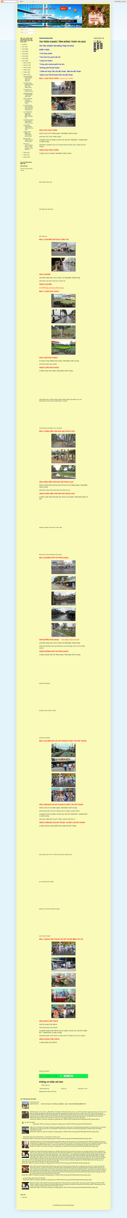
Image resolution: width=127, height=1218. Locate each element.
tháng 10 (26, 67)
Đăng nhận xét (46, 1085)
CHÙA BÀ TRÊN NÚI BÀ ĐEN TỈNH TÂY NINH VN (27, 78)
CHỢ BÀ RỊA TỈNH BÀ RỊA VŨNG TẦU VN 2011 (28, 127)
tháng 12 (26, 63)
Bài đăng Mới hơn (44, 1088)
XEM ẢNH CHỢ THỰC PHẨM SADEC (50, 136)
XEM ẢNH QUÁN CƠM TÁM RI (48, 1027)
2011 (23, 60)
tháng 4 (26, 157)
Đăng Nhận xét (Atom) (50, 1091)
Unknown (25, 166)
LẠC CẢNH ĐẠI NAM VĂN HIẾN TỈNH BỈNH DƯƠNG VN (28, 114)
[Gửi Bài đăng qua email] (61, 1075)
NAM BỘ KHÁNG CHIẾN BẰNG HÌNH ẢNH (28, 95)
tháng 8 (26, 72)
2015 (23, 51)
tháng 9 (26, 70)
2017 (23, 46)
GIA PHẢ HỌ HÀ (34, 1102)
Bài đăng (25, 29)
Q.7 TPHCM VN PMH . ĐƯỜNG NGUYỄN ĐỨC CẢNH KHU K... (28, 107)
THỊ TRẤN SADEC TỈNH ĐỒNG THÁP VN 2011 (28, 121)
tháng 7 (26, 74)
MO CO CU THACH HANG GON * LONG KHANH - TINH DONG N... (28, 146)
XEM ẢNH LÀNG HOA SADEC (48, 364)
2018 (23, 44)
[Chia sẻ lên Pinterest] (72, 1076)
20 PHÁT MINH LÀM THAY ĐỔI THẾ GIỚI (34, 1178)
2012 (23, 58)
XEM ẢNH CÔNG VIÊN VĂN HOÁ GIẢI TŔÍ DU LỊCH (54, 490)
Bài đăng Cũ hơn (82, 1088)
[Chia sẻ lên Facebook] (70, 1076)
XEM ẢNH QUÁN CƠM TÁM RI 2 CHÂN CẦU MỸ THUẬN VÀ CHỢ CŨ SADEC (62, 1035)
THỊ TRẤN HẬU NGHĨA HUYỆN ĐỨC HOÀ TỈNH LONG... (28, 85)
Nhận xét (25, 32)
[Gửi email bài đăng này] (65, 1076)
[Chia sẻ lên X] (68, 1076)
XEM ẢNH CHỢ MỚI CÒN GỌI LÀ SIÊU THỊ (52, 281)
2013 (23, 56)
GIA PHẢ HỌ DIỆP (30, 1122)
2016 (23, 49)
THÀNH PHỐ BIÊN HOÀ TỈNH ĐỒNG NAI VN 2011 (27, 134)
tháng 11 (26, 65)
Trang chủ (63, 1088)
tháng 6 (26, 152)
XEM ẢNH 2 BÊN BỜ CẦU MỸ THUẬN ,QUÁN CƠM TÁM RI (57, 819)
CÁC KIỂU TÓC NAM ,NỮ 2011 (28, 90)
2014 (23, 53)
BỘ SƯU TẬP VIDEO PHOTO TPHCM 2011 (28, 140)
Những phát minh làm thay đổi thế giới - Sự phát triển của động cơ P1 (41, 1137)
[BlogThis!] (66, 1076)
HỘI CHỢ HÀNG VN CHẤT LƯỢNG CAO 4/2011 (27, 101)
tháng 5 (26, 154)
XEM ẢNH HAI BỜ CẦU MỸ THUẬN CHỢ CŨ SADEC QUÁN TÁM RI (59, 811)
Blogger (72, 1205)
